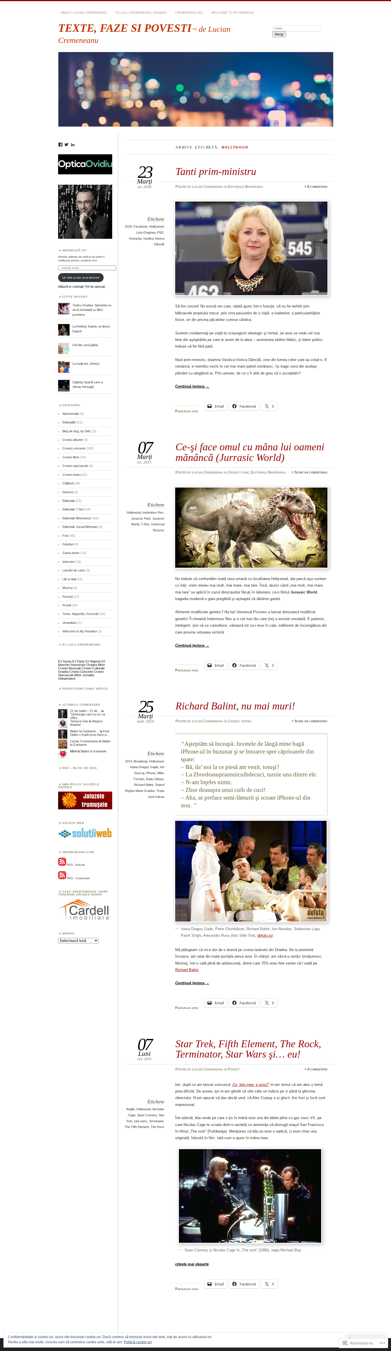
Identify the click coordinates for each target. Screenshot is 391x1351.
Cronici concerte (73, 448)
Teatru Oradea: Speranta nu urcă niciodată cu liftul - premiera (91, 309)
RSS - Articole (76, 864)
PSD (160, 232)
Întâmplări (69, 422)
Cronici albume (72, 439)
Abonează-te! (74, 250)
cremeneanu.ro (189, 12)
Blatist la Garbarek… (84, 731)
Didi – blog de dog (79, 768)
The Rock (157, 1127)
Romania (135, 238)
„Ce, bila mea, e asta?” (250, 1084)
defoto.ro (264, 935)
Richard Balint (143, 784)
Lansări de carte (73, 570)
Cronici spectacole (75, 466)
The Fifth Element (137, 1127)
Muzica (67, 587)
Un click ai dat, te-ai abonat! (80, 277)
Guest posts (71, 553)
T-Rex (145, 524)
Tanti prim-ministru (215, 171)
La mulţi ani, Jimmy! (86, 363)
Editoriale (68, 500)
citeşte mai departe (192, 1264)
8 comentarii (317, 187)
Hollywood (156, 226)
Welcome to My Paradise (232, 12)
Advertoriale (70, 413)
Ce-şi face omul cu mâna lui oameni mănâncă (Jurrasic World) (249, 452)
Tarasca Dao (79, 721)
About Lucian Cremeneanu (84, 12)
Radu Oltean (154, 779)
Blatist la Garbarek (93, 751)
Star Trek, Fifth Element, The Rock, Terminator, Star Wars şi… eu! (248, 1049)
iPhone (150, 773)
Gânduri (68, 544)
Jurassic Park (141, 518)
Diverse (67, 492)
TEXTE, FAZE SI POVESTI (124, 28)
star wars (140, 1121)
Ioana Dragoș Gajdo (144, 767)
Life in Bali (69, 579)
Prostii (66, 605)
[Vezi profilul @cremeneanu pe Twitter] (66, 144)
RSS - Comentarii (78, 878)
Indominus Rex (153, 512)
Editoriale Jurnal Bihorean (80, 526)
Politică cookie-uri (138, 1342)
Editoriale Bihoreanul (245, 187)
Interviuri (68, 561)
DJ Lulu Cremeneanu (81, 644)
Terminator (156, 1121)
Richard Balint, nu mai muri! (235, 706)
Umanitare (69, 622)
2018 (128, 226)
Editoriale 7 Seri (73, 509)
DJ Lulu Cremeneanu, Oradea (141, 12)
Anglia (130, 1109)
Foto (65, 535)
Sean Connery (147, 1115)
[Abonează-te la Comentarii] (62, 878)
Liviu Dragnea (145, 232)
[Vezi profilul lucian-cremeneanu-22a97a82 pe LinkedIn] (72, 144)
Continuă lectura (192, 386)
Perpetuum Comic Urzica (85, 688)
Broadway (140, 761)
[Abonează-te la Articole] (62, 864)
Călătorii (68, 483)
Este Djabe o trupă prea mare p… (90, 732)
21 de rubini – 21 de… (85, 711)
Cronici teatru (240, 721)
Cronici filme (238, 472)
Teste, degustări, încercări (80, 614)
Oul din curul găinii (85, 345)
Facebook (140, 226)
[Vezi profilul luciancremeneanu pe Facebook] (60, 144)
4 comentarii (317, 1069)
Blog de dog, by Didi (76, 431)
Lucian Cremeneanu (207, 187)
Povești (234, 1069)
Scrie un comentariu (311, 472)
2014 (128, 761)
